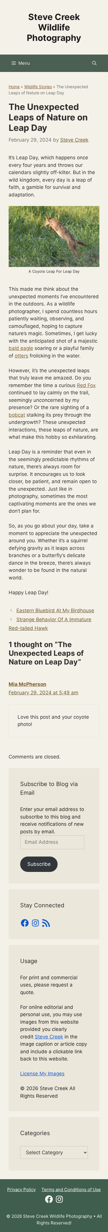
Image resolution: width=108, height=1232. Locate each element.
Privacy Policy (21, 1189)
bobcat (17, 415)
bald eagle (21, 348)
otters (21, 356)
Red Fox (86, 385)
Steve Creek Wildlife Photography (54, 27)
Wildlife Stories (38, 86)
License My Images (42, 1073)
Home (14, 86)
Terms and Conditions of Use (71, 1189)
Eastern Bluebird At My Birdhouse (55, 610)
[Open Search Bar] (94, 63)
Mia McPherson (27, 684)
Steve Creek (49, 1037)
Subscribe (39, 864)
